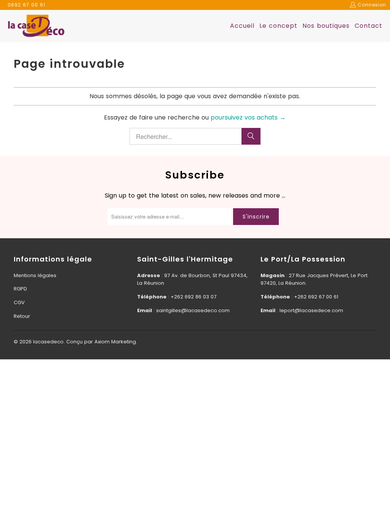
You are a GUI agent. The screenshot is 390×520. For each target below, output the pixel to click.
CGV (19, 302)
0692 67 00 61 (26, 5)
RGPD (20, 288)
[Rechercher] (251, 136)
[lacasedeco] (36, 26)
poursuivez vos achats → (248, 117)
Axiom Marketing (115, 341)
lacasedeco (48, 341)
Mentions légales (35, 275)
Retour (22, 316)
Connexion (372, 5)
